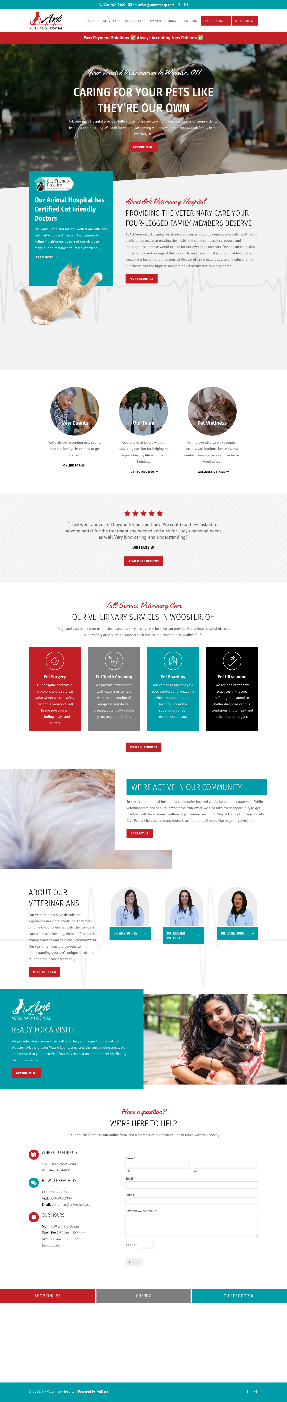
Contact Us (139, 833)
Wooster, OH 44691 (56, 1170)
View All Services (143, 747)
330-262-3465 (114, 5)
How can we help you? (142, 1211)
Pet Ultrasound (232, 677)
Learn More (44, 257)
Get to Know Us (143, 472)
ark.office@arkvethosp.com (73, 1204)
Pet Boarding (173, 677)
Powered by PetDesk (93, 1391)
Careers (190, 21)
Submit (134, 1262)
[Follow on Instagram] (255, 1391)
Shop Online (214, 21)
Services (110, 21)
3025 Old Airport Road (59, 1164)
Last (196, 1170)
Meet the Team (44, 972)
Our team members (43, 946)
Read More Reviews (143, 561)
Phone (130, 1195)
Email (130, 1178)
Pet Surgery (55, 677)
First (128, 1170)
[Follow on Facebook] (247, 1391)
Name (130, 1158)
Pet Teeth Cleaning (114, 677)
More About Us (141, 279)
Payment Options (163, 21)
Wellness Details (211, 472)
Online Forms (74, 465)
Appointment (245, 21)
